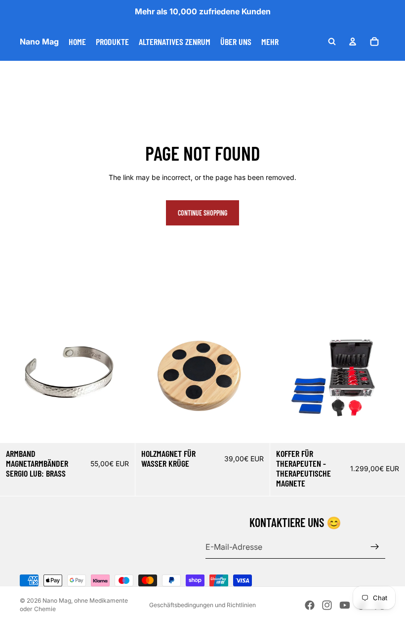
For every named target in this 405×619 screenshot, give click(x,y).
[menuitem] (270, 41)
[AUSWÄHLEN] (119, 428)
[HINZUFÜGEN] (255, 428)
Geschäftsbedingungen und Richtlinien (202, 605)
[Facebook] (310, 605)
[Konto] (353, 41)
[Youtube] (345, 605)
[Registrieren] (374, 546)
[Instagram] (327, 605)
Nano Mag (56, 600)
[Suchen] (332, 41)
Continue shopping (202, 213)
